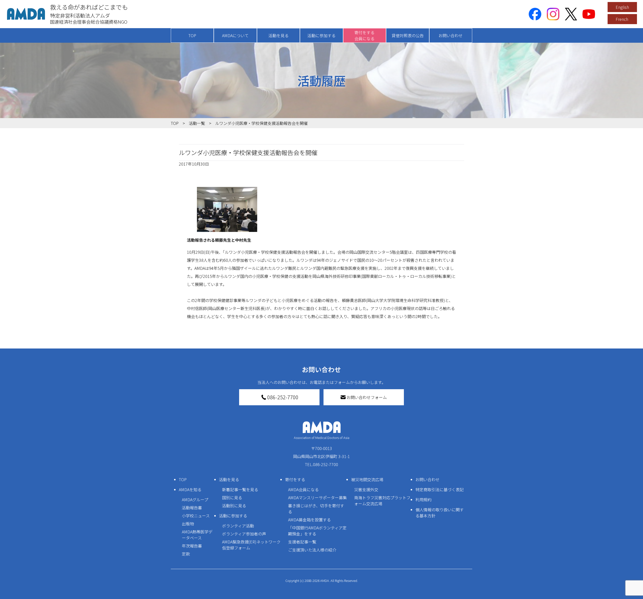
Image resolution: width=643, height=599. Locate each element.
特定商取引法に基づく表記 (439, 489)
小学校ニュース (196, 516)
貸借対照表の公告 (408, 35)
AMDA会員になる (303, 489)
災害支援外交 (366, 489)
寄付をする (295, 479)
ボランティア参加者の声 (244, 534)
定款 (186, 554)
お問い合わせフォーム (367, 397)
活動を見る (279, 35)
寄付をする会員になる (364, 35)
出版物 (188, 524)
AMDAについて (235, 35)
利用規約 (423, 499)
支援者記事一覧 (302, 542)
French (622, 19)
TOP (192, 35)
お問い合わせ (451, 35)
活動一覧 (197, 123)
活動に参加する (321, 35)
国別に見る (232, 497)
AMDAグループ (195, 499)
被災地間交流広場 (367, 479)
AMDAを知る (190, 489)
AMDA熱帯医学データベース (197, 535)
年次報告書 (192, 546)
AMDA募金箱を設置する (309, 520)
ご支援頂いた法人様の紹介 (312, 550)
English (622, 7)
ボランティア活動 (238, 526)
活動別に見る (234, 506)
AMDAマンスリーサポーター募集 (317, 497)
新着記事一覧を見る (240, 489)
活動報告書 (192, 508)
